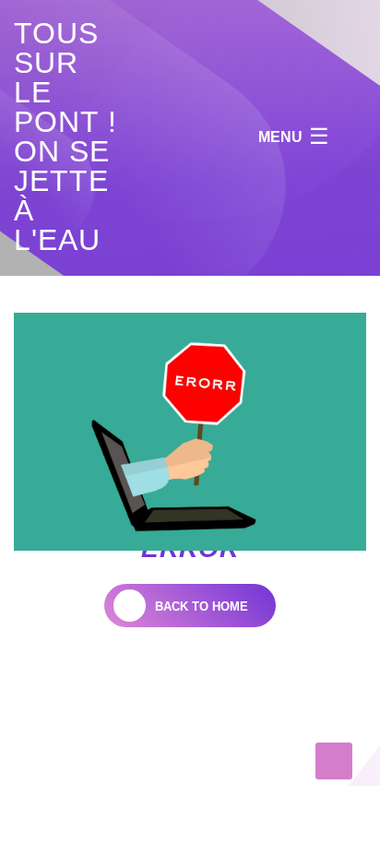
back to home (201, 606)
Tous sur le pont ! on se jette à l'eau (65, 136)
